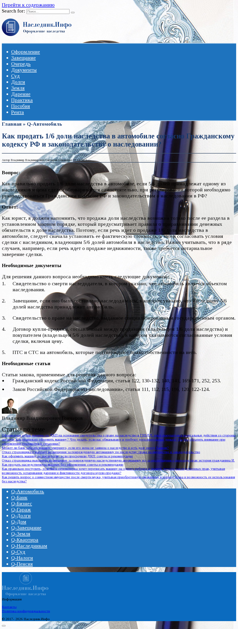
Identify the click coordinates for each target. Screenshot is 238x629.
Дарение (20, 94)
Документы (24, 70)
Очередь (21, 64)
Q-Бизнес (21, 503)
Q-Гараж (21, 509)
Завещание (23, 58)
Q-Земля (20, 534)
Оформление (25, 52)
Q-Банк (19, 497)
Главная (12, 124)
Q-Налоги (22, 558)
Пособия (20, 106)
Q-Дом (18, 521)
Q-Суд (18, 552)
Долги (18, 82)
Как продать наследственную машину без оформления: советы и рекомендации (62, 464)
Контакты (9, 607)
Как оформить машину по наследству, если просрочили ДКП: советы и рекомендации (67, 456)
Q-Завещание (26, 528)
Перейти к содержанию (28, 5)
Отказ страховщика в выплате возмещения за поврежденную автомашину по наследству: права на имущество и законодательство (101, 452)
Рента (17, 112)
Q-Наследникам (29, 546)
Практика (22, 100)
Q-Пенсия (22, 564)
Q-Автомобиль (44, 124)
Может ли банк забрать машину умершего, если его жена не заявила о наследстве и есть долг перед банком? (85, 448)
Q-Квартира (24, 540)
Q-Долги (21, 515)
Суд (15, 76)
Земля (18, 88)
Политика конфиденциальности (26, 611)
